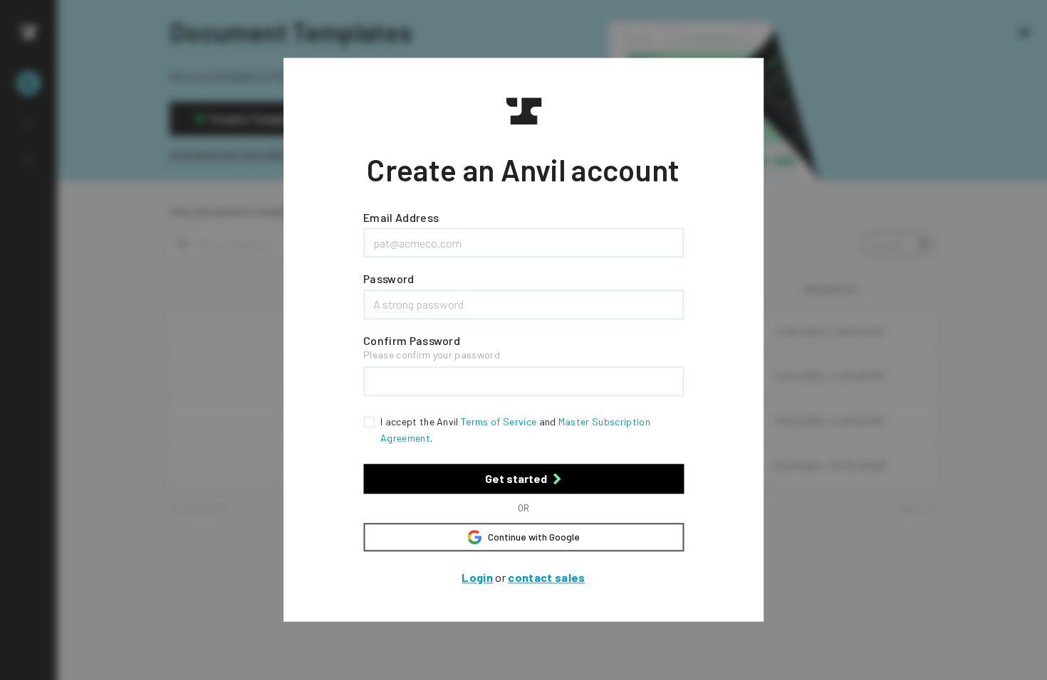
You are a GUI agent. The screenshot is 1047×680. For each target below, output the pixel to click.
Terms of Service (498, 422)
